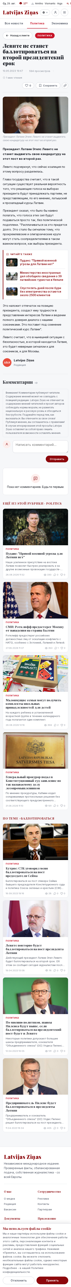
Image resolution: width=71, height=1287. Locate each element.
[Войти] (55, 12)
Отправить (57, 459)
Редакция (10, 1203)
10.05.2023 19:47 (13, 70)
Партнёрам (45, 1209)
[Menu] (64, 12)
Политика (37, 23)
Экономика (59, 23)
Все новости (14, 23)
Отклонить (19, 1280)
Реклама (43, 1198)
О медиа (9, 1198)
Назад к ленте (19, 35)
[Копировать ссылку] (65, 85)
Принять (52, 1280)
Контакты (43, 1203)
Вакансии (10, 1209)
